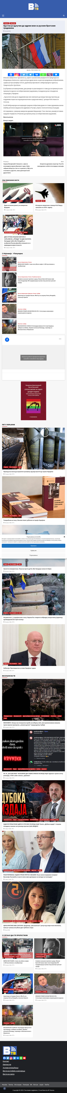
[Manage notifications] (4, 1088)
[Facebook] (11, 74)
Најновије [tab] (7, 253)
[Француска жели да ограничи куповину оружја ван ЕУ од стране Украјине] (33, 448)
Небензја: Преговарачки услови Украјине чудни (19, 668)
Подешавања (33, 555)
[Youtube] (24, 1058)
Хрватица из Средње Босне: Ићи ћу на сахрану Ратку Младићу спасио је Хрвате (15, 997)
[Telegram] (30, 74)
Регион (30, 262)
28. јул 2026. (7, 930)
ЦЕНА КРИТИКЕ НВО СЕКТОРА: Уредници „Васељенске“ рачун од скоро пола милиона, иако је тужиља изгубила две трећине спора (32, 927)
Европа (6, 467)
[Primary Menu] (4, 15)
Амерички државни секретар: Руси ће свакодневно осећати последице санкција (50, 164)
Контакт (6, 1061)
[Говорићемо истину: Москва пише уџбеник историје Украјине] (33, 497)
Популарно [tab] (18, 253)
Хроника (44, 769)
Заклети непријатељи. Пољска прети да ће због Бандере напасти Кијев (27, 569)
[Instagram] (17, 74)
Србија (25, 232)
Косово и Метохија (44, 819)
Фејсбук (4, 1084)
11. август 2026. (8, 778)
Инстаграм (17, 1084)
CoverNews (42, 1090)
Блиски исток (14, 201)
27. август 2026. (8, 474)
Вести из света (8, 1074)
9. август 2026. (8, 829)
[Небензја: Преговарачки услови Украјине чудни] (33, 645)
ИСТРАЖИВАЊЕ (45, 716)
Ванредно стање (8, 716)
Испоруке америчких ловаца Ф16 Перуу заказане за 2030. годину (49, 206)
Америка (6, 23)
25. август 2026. (8, 622)
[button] (64, 537)
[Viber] (50, 74)
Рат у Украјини (13, 467)
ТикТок (47, 1084)
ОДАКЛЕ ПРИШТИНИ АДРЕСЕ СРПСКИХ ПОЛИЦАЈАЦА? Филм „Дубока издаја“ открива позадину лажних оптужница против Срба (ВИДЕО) (32, 825)
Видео (14, 769)
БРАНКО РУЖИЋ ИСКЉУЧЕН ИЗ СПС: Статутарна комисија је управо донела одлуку (49, 997)
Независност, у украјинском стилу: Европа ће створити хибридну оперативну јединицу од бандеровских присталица (33, 618)
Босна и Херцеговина (10, 232)
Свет (21, 201)
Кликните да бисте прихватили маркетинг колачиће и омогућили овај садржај (33, 139)
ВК (31, 1084)
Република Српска (36, 277)
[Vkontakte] (37, 74)
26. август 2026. (8, 522)
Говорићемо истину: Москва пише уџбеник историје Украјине (24, 520)
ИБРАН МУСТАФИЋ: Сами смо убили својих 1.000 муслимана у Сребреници (16, 962)
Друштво (30, 293)
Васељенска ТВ (17, 716)
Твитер (10, 1084)
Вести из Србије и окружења (14, 1071)
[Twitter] (24, 74)
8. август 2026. (8, 879)
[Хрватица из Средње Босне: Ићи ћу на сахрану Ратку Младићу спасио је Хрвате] (9, 295)
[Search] (64, 15)
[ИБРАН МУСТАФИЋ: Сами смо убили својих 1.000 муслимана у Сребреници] (9, 264)
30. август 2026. (40, 210)
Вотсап (35, 1084)
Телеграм (26, 1084)
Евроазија (12, 23)
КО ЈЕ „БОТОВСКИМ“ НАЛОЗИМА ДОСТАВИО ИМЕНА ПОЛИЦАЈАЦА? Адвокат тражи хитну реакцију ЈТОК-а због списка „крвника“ (33, 775)
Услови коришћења (10, 1068)
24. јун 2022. (8, 31)
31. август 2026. (8, 210)
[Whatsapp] (43, 74)
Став (5, 718)
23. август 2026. (8, 727)
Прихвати (33, 545)
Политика (20, 309)
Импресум (7, 1064)
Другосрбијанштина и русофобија (31, 716)
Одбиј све (33, 550)
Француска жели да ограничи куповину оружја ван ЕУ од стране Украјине (28, 472)
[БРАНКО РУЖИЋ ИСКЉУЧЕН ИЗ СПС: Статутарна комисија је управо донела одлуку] (9, 311)
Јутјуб (41, 1084)
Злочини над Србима (23, 819)
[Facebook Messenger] (56, 74)
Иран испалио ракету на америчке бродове (15, 206)
